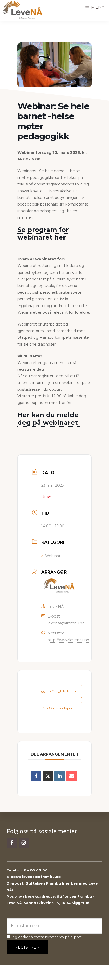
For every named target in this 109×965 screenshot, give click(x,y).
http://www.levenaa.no (68, 640)
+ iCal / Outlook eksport (56, 708)
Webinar (52, 555)
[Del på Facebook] (36, 776)
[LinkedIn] (59, 776)
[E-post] (71, 776)
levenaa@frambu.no (66, 623)
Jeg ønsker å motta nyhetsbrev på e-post (46, 937)
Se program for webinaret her (43, 233)
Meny (98, 7)
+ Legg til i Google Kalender (55, 691)
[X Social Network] (48, 776)
